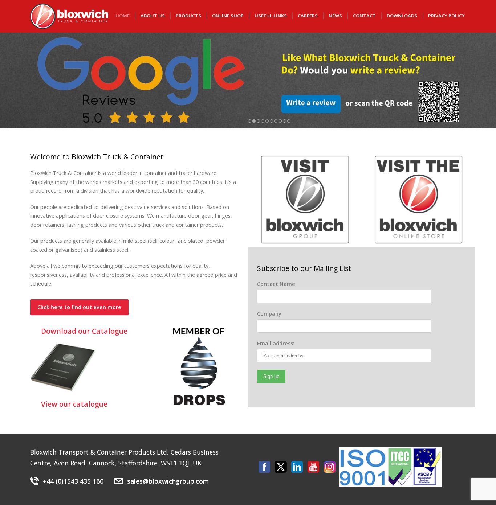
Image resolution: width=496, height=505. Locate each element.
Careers (308, 15)
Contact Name (276, 283)
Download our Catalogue (84, 331)
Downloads (402, 15)
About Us (153, 15)
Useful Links (271, 15)
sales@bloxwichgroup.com (168, 481)
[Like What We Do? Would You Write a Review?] (248, 80)
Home (122, 15)
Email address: (275, 343)
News (335, 15)
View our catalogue (74, 404)
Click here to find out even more (79, 307)
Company (269, 313)
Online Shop (228, 15)
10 (288, 121)
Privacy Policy (446, 15)
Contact (364, 15)
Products (188, 15)
